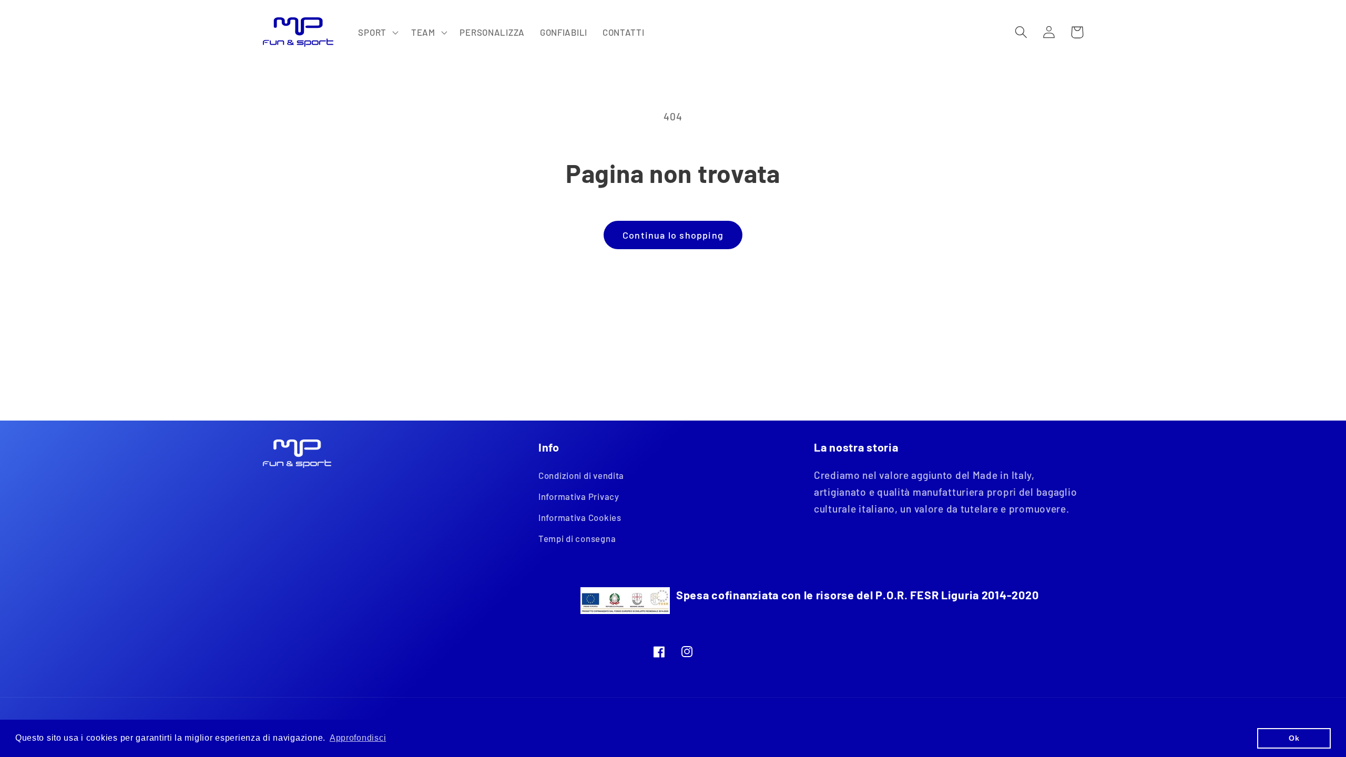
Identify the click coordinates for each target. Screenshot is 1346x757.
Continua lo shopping (673, 235)
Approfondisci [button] (358, 737)
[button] (377, 32)
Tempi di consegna (577, 538)
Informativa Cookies (579, 517)
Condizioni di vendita (581, 475)
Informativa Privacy (578, 496)
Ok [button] (1294, 738)
